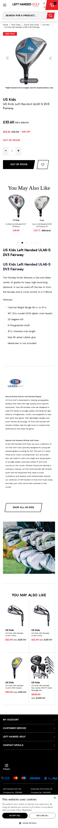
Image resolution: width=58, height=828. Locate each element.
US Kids (45, 25)
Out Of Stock (19, 164)
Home (5, 25)
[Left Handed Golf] (26, 5)
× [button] (55, 798)
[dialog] (29, 811)
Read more (27, 810)
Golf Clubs (16, 25)
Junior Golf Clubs (31, 25)
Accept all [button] (15, 815)
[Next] (50, 58)
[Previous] (7, 58)
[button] (29, 823)
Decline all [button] (42, 815)
